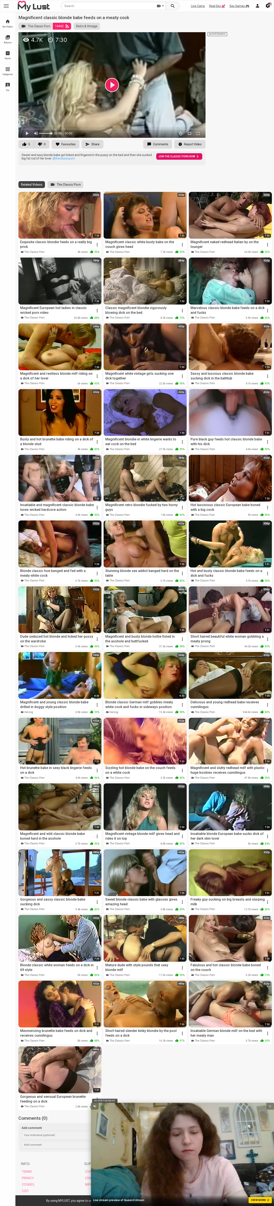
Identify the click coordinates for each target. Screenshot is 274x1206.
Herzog (28, 712)
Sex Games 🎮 (239, 6)
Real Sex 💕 (217, 6)
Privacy (28, 1178)
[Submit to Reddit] (188, 37)
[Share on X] (197, 37)
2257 (25, 1191)
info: (25, 1164)
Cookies (28, 1184)
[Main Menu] (6, 6)
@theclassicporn (64, 158)
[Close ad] (270, 1106)
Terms (27, 1171)
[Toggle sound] (95, 1106)
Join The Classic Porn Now (176, 156)
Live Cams (198, 6)
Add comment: (32, 1128)
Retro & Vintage (86, 26)
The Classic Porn (39, 26)
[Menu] (257, 6)
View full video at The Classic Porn (152, 37)
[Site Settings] (268, 6)
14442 (59, 26)
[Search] (173, 6)
